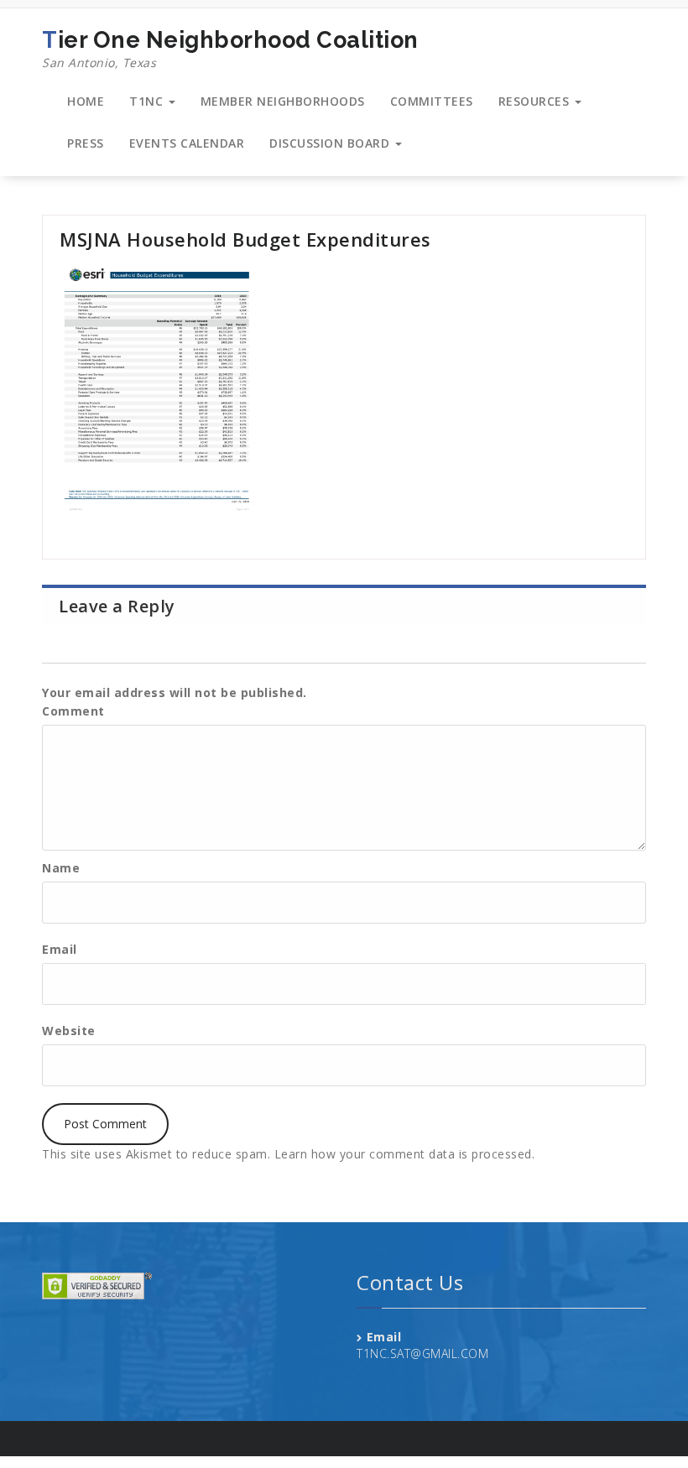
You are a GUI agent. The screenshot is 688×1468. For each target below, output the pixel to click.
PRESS (85, 143)
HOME (85, 101)
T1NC (148, 101)
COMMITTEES (431, 101)
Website (69, 1031)
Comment (73, 711)
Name (61, 868)
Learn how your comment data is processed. (404, 1154)
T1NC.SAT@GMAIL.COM (422, 1353)
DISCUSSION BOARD (331, 143)
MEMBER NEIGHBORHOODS (283, 101)
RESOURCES (535, 101)
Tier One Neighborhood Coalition (230, 48)
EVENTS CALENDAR (187, 143)
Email (59, 949)
